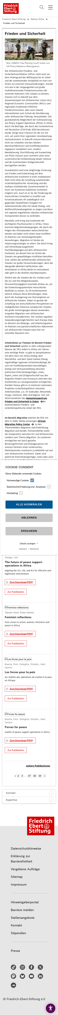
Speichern (29, 531)
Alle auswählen (29, 504)
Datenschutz (34, 549)
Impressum (23, 549)
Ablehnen (29, 517)
